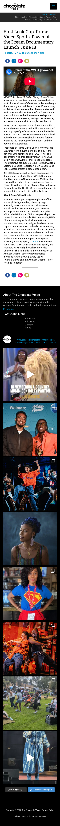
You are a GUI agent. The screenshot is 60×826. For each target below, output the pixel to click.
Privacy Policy (48, 810)
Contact (29, 324)
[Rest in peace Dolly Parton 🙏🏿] (30, 374)
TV (14, 52)
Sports (8, 52)
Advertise (30, 321)
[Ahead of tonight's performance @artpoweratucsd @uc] (30, 538)
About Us (30, 318)
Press (28, 327)
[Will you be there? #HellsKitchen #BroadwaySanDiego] (30, 648)
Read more (9, 309)
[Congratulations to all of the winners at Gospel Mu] (30, 429)
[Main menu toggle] (53, 6)
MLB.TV (33, 241)
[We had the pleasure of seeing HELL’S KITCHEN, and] (30, 484)
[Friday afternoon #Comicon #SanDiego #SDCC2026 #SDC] (30, 593)
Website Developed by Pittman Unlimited (30, 816)
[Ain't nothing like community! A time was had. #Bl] (30, 703)
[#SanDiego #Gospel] (30, 757)
